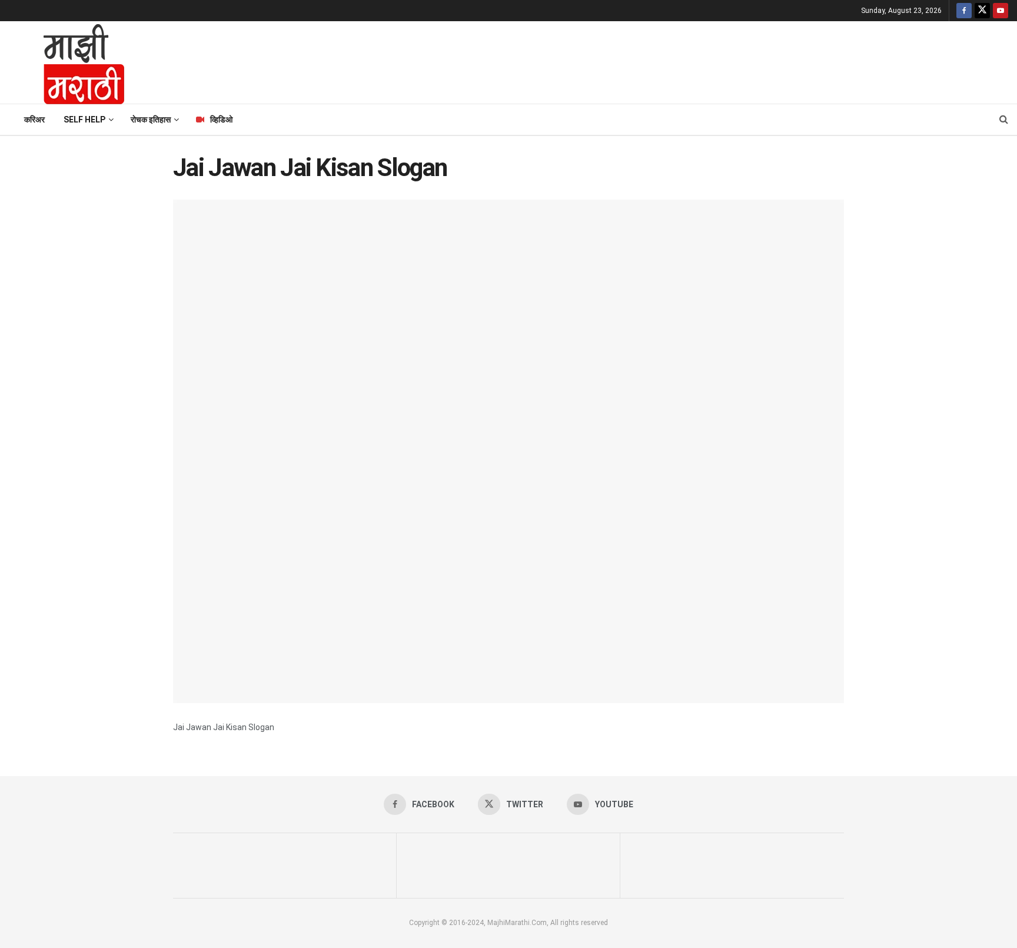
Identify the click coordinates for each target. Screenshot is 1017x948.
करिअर (34, 119)
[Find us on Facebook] (964, 10)
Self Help (84, 119)
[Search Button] (1003, 119)
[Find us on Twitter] (982, 10)
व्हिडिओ (221, 119)
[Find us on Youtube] (1000, 10)
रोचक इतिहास (151, 119)
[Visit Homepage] (68, 62)
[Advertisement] (576, 60)
